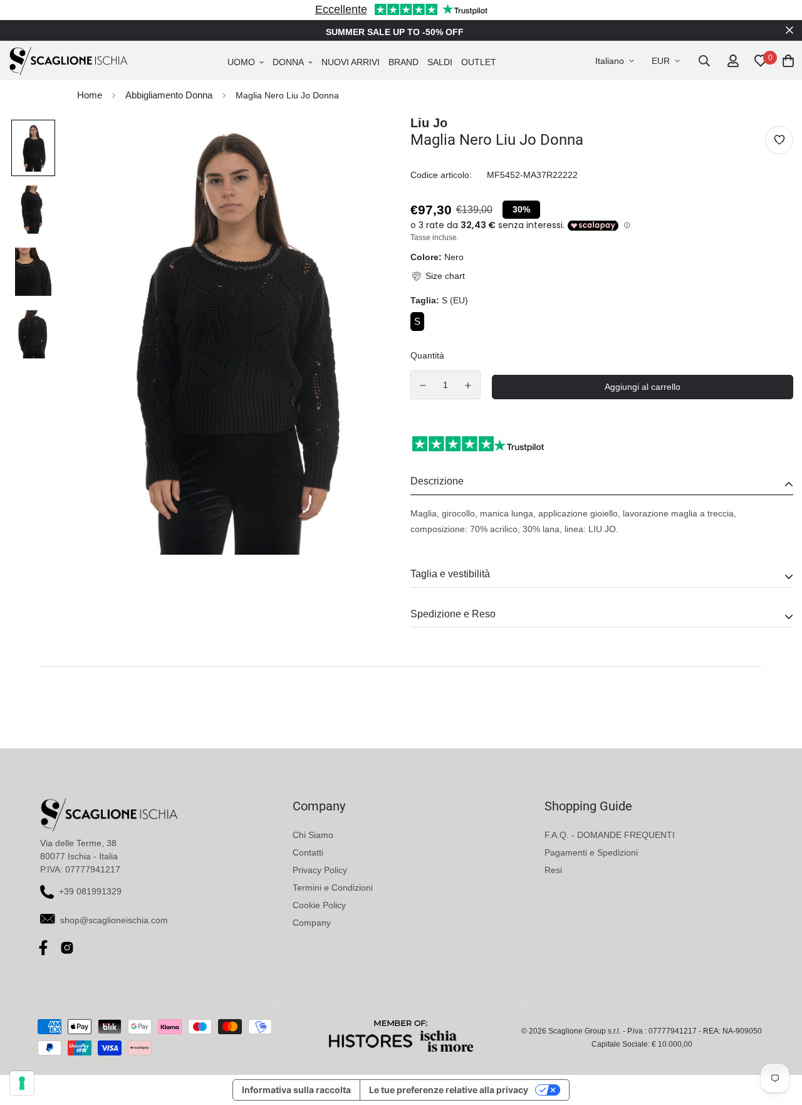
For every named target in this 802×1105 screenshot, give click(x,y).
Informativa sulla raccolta (296, 1089)
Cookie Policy (319, 905)
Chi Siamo (313, 835)
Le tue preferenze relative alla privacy (448, 1089)
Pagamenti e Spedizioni (591, 852)
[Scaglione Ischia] (68, 60)
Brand (403, 62)
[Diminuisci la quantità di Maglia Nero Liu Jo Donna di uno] (423, 385)
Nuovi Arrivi (350, 62)
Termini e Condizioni (333, 887)
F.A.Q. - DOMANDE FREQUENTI (609, 835)
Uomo (241, 62)
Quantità (427, 355)
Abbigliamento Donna (168, 95)
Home (89, 95)
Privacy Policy (320, 870)
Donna (288, 62)
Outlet (478, 62)
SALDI (439, 62)
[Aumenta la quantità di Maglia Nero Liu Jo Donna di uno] (469, 385)
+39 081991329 (90, 891)
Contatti (308, 852)
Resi (553, 870)
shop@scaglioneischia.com (114, 920)
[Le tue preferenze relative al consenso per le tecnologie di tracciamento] (22, 1083)
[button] (437, 276)
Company (312, 923)
